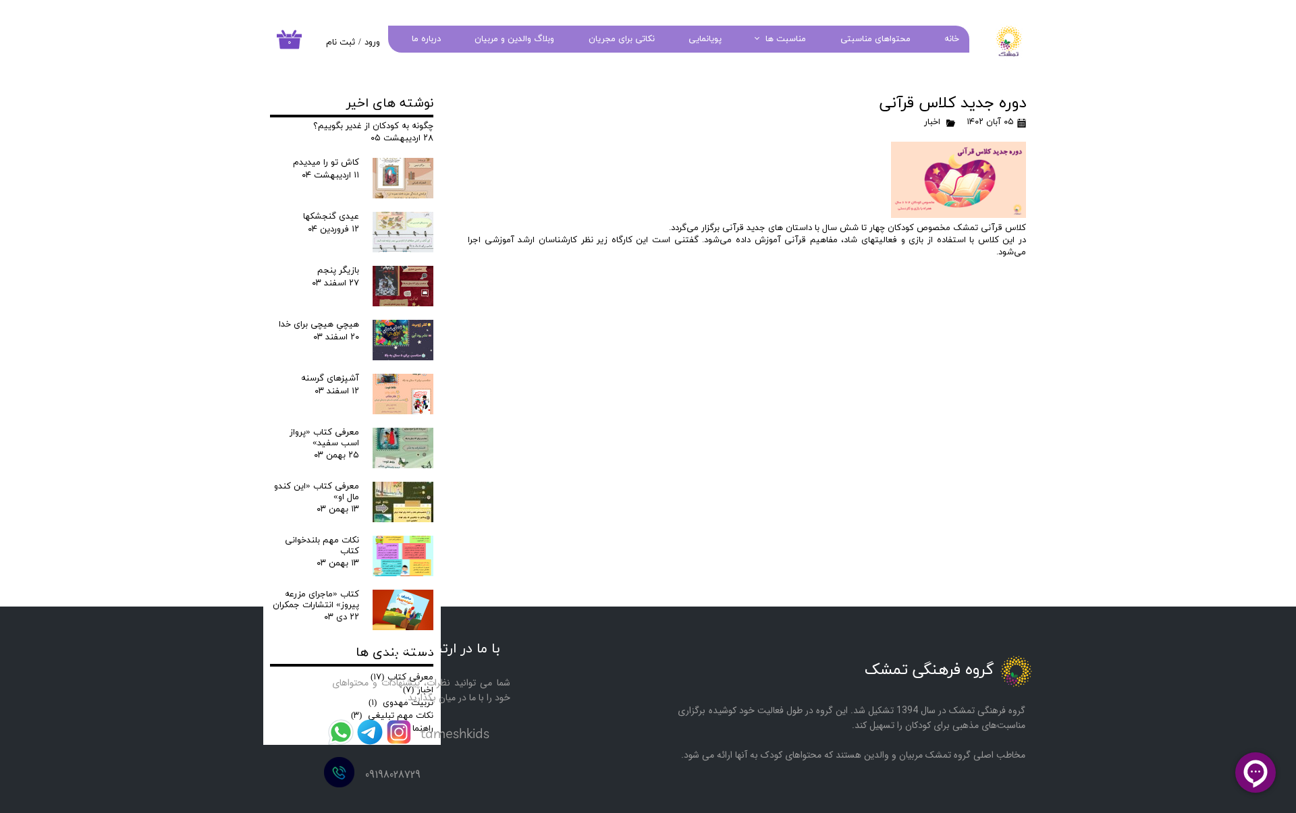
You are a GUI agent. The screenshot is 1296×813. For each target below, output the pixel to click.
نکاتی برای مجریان (622, 39)
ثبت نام (340, 42)
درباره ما (426, 39)
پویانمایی (705, 39)
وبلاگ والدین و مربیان (514, 39)
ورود (372, 42)
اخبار (932, 122)
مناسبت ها (785, 39)
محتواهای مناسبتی (875, 39)
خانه (951, 39)
